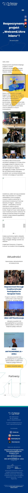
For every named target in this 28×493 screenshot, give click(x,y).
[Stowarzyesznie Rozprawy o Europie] (11, 4)
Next (24, 226)
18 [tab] (15, 396)
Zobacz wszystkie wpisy (14, 366)
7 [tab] (12, 395)
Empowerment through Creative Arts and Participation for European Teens (14, 451)
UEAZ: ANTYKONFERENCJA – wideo (14, 351)
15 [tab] (24, 395)
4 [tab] (8, 395)
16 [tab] (12, 396)
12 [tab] (20, 395)
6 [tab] (11, 395)
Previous (4, 226)
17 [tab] (13, 396)
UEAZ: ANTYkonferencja (14, 318)
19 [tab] (16, 396)
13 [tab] (21, 395)
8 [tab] (14, 395)
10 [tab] (17, 395)
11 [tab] (18, 395)
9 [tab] (15, 395)
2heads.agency (14, 487)
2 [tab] (15, 233)
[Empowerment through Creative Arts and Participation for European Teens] (14, 284)
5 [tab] (9, 395)
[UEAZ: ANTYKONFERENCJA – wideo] (14, 347)
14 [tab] (23, 395)
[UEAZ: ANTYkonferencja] (14, 316)
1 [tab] (13, 233)
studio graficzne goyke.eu (15, 486)
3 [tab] (6, 395)
